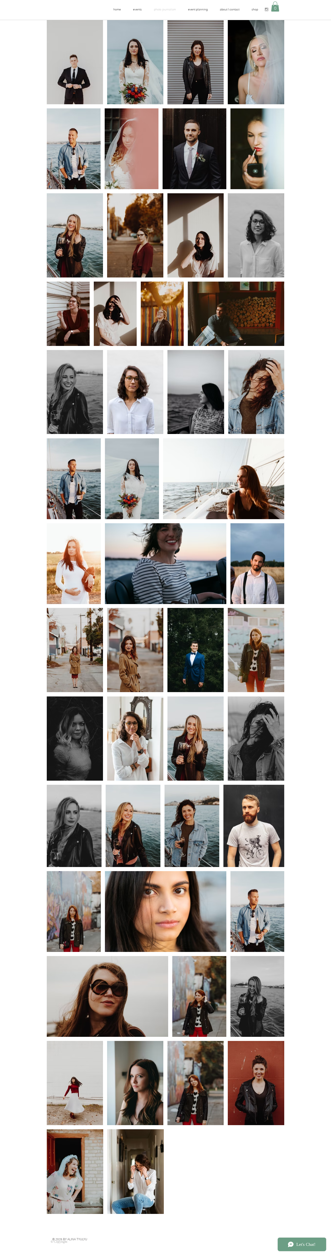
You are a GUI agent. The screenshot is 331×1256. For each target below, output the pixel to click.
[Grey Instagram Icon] (266, 9)
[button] (275, 6)
